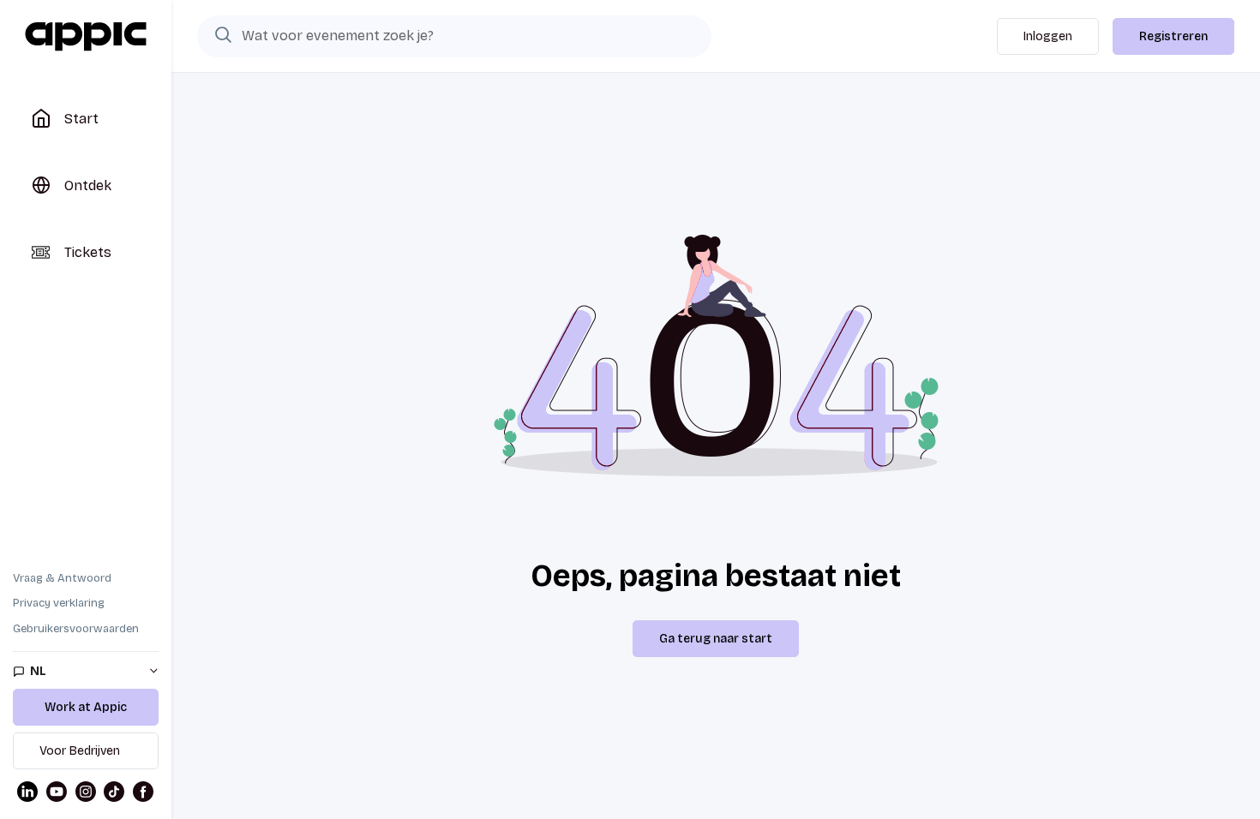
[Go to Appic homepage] (85, 36)
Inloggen (1047, 36)
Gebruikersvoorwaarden (76, 629)
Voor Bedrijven (79, 751)
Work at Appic (86, 707)
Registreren (1173, 36)
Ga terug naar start (715, 638)
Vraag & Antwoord (62, 578)
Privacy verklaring (59, 603)
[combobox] (454, 36)
